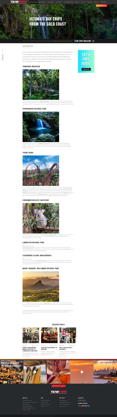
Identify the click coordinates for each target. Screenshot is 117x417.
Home (24, 41)
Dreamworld (25, 190)
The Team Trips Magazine (30, 41)
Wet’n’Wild (65, 192)
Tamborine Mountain (44, 101)
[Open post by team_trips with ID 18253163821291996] (58, 372)
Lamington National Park (28, 247)
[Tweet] (2, 57)
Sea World (25, 192)
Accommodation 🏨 (68, 2)
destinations (40, 41)
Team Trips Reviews (45, 400)
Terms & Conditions (46, 404)
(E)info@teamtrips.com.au (65, 402)
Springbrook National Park (44, 143)
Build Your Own (33, 2)
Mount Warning (47, 302)
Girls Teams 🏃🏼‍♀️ (51, 2)
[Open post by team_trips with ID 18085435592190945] (35, 372)
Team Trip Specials (27, 400)
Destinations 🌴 (42, 2)
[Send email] (2, 59)
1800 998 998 (102, 5)
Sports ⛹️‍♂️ (77, 2)
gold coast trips (48, 41)
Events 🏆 (90, 2)
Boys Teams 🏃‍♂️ (59, 2)
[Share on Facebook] (2, 55)
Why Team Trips (26, 404)
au (43, 41)
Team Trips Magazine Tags (29, 408)
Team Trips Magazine (28, 406)
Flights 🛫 (83, 2)
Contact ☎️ (96, 2)
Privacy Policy (44, 406)
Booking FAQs (44, 402)
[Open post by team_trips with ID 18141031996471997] (82, 372)
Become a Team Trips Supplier (30, 402)
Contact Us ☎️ (26, 409)
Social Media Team (28, 46)
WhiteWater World (42, 194)
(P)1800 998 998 (63, 400)
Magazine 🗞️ (103, 2)
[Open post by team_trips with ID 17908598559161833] (105, 372)
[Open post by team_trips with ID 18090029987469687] (11, 372)
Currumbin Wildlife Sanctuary (50, 234)
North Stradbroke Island (41, 260)
